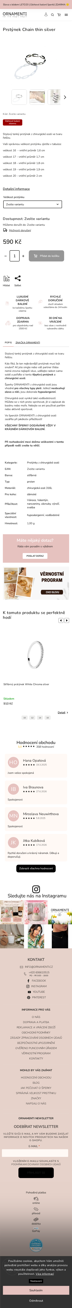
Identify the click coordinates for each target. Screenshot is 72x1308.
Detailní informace (16, 189)
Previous (60, 620)
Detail (61, 712)
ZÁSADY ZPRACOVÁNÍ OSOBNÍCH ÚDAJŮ (36, 1038)
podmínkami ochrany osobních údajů (36, 1164)
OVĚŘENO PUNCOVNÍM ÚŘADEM (36, 1048)
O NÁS (36, 1017)
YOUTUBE (39, 992)
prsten (31, 481)
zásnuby (46, 504)
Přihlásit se (36, 1173)
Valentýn (42, 500)
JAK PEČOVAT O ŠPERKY (36, 1088)
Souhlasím (36, 1290)
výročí (55, 504)
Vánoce (31, 500)
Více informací (45, 1274)
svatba (31, 507)
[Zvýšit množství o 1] (23, 256)
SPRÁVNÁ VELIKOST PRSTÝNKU (36, 1093)
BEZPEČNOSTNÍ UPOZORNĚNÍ (36, 1043)
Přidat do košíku (49, 256)
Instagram (39, 986)
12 (32, 717)
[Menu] (66, 15)
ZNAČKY (36, 1098)
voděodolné (52, 515)
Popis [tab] (8, 342)
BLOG (36, 1083)
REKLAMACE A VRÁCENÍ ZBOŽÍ (36, 1027)
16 (47, 717)
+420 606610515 (39, 972)
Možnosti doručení (20, 230)
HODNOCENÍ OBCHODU (36, 1077)
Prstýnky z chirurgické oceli (43, 462)
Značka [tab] (28, 342)
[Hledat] (52, 15)
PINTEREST (39, 997)
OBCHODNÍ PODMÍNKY (36, 1032)
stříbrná (31, 475)
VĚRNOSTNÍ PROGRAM (36, 1053)
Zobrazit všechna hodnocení (36, 868)
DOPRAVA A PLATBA (36, 1022)
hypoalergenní (35, 515)
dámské (31, 494)
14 (40, 717)
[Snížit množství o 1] (5, 256)
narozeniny (33, 504)
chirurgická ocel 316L (39, 488)
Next (67, 620)
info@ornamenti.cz (39, 967)
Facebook (39, 981)
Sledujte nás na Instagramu (37, 896)
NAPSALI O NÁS (36, 1103)
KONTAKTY (36, 1058)
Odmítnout (36, 1301)
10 (24, 717)
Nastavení (36, 1281)
